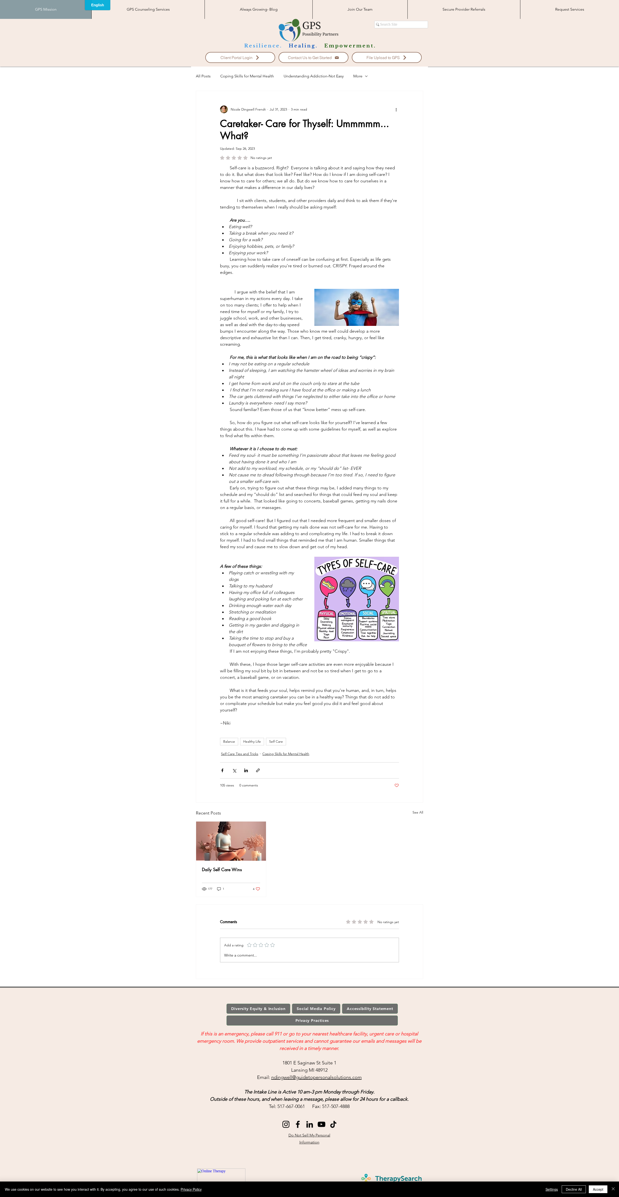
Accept (598, 1189)
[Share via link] (258, 770)
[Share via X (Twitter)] (234, 770)
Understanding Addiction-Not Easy (314, 76)
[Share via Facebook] (222, 770)
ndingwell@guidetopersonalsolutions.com (316, 1077)
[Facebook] (297, 1124)
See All (418, 812)
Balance (229, 741)
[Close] (613, 1189)
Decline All (574, 1189)
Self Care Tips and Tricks (239, 754)
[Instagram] (286, 1124)
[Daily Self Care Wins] (231, 841)
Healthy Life (252, 741)
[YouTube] (321, 1124)
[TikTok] (333, 1124)
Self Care (276, 741)
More (357, 76)
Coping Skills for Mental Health (247, 76)
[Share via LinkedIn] (246, 770)
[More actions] (396, 109)
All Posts (203, 76)
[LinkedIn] (309, 1124)
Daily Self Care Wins (222, 869)
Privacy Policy (191, 1189)
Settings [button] (551, 1189)
